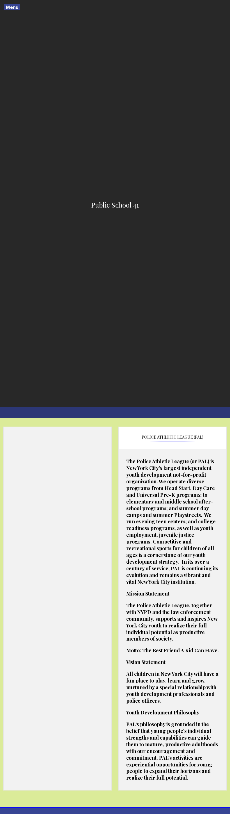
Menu (12, 7)
